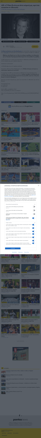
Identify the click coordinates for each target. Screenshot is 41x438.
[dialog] (20, 219)
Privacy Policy (26, 252)
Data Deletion (14, 252)
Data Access (20, 252)
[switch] (33, 206)
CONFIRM (13, 248)
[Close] (39, 186)
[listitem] (20, 204)
